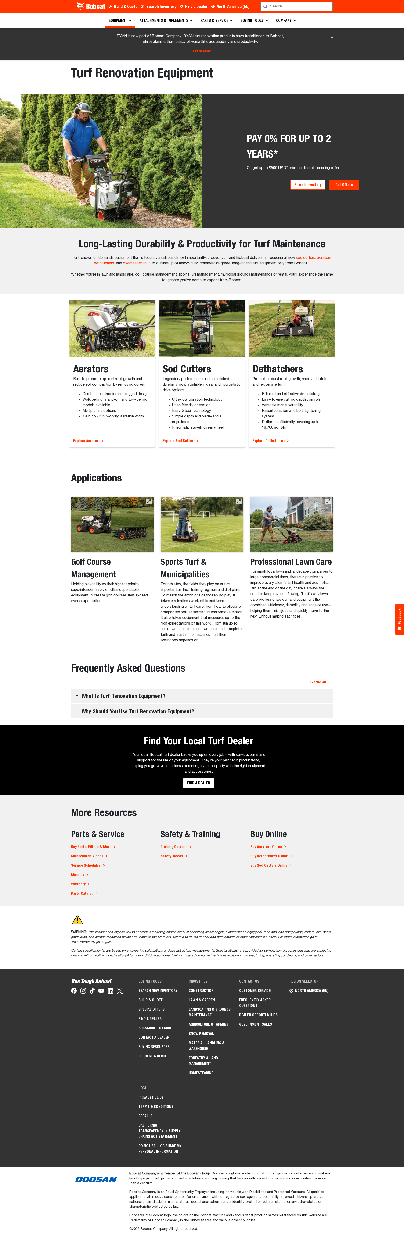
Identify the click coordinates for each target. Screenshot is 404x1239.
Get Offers (344, 185)
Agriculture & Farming (208, 1024)
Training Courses (174, 846)
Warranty (78, 884)
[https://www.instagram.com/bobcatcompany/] (83, 991)
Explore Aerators (87, 440)
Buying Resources (154, 1047)
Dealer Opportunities (258, 1015)
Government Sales (255, 1024)
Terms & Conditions (155, 1106)
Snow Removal (201, 1033)
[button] (149, 501)
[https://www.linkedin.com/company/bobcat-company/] (110, 991)
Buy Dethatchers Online (269, 856)
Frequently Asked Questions (255, 1003)
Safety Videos (172, 856)
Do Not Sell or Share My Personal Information (159, 1149)
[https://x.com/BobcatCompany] (120, 991)
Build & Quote (125, 6)
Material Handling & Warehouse (207, 1046)
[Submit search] (329, 6)
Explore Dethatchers (269, 440)
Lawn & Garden (202, 1000)
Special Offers (151, 1009)
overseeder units (137, 263)
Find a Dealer (196, 6)
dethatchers (104, 263)
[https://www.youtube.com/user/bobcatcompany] (101, 991)
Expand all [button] (318, 682)
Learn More (202, 51)
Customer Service (255, 990)
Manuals (77, 875)
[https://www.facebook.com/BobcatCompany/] (74, 991)
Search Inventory (161, 6)
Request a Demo (152, 1056)
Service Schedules (86, 865)
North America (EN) (232, 6)
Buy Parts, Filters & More (91, 846)
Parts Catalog (82, 893)
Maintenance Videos (87, 856)
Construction (201, 990)
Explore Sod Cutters (179, 440)
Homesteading (201, 1073)
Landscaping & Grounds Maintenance (210, 1012)
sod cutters (305, 258)
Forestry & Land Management (203, 1061)
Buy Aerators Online (266, 846)
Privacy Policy (150, 1097)
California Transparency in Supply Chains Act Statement (159, 1131)
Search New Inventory (157, 990)
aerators (324, 258)
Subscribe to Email (155, 1028)
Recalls (145, 1116)
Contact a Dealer (153, 1037)
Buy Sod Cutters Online (268, 865)
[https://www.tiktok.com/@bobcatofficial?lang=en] (92, 991)
